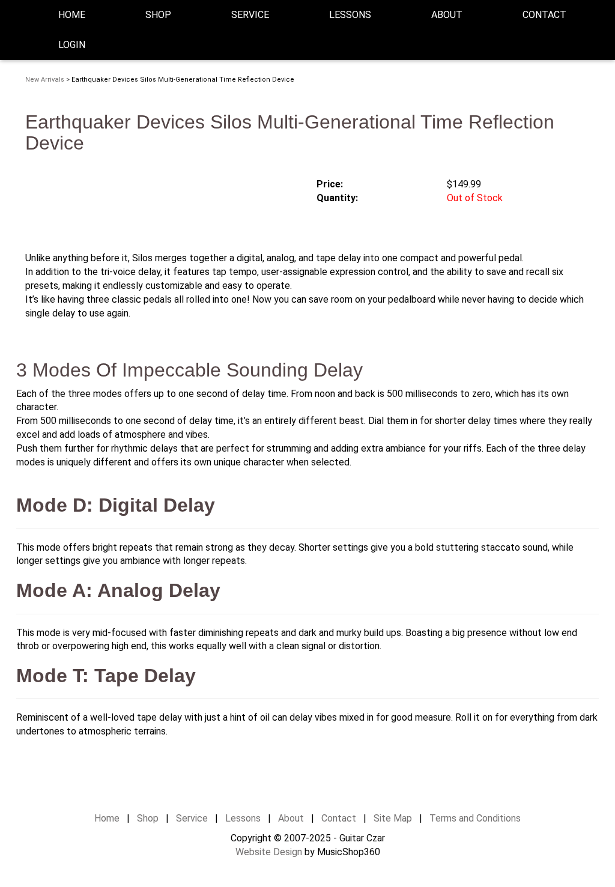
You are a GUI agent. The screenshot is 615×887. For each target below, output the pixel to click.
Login (71, 44)
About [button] (446, 14)
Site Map (393, 818)
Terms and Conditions (475, 818)
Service (192, 818)
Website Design (268, 852)
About (291, 818)
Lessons (350, 14)
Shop (158, 14)
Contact (544, 14)
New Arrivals (44, 79)
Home (71, 14)
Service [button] (250, 14)
